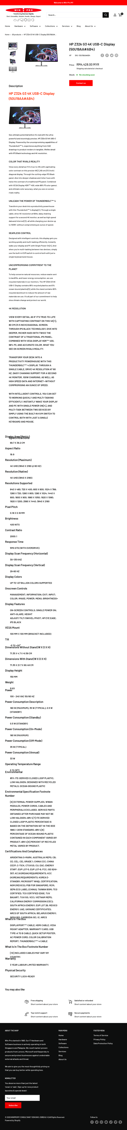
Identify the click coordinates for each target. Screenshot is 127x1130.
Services (66, 26)
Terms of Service (101, 1035)
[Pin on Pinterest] (107, 55)
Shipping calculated (85, 68)
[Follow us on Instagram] (101, 1122)
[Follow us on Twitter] (96, 1122)
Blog (79, 26)
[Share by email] (116, 55)
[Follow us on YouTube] (106, 1122)
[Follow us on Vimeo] (115, 1122)
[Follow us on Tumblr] (120, 1122)
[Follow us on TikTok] (111, 1122)
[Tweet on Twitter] (111, 55)
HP (70, 55)
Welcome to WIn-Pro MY (63, 2)
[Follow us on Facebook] (92, 1122)
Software (34, 26)
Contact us (81, 83)
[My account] (115, 15)
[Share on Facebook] (102, 55)
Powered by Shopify (12, 1120)
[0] (120, 14)
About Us (89, 26)
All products (16, 34)
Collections (50, 26)
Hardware (18, 26)
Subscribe (13, 1105)
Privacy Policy (99, 1039)
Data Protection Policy (103, 1043)
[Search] (106, 15)
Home (7, 26)
